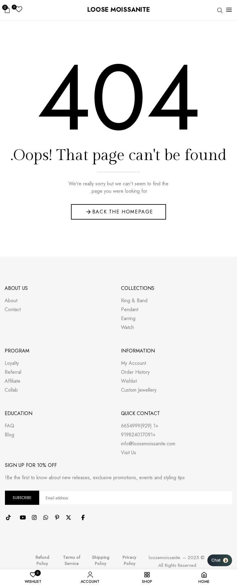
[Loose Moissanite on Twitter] (68, 517)
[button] (219, 560)
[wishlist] (18, 10)
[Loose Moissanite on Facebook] (83, 517)
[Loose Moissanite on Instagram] (34, 517)
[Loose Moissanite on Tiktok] (8, 517)
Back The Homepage (122, 211)
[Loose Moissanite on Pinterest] (57, 517)
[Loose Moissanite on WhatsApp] (45, 517)
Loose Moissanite (118, 9)
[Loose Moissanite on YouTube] (22, 517)
